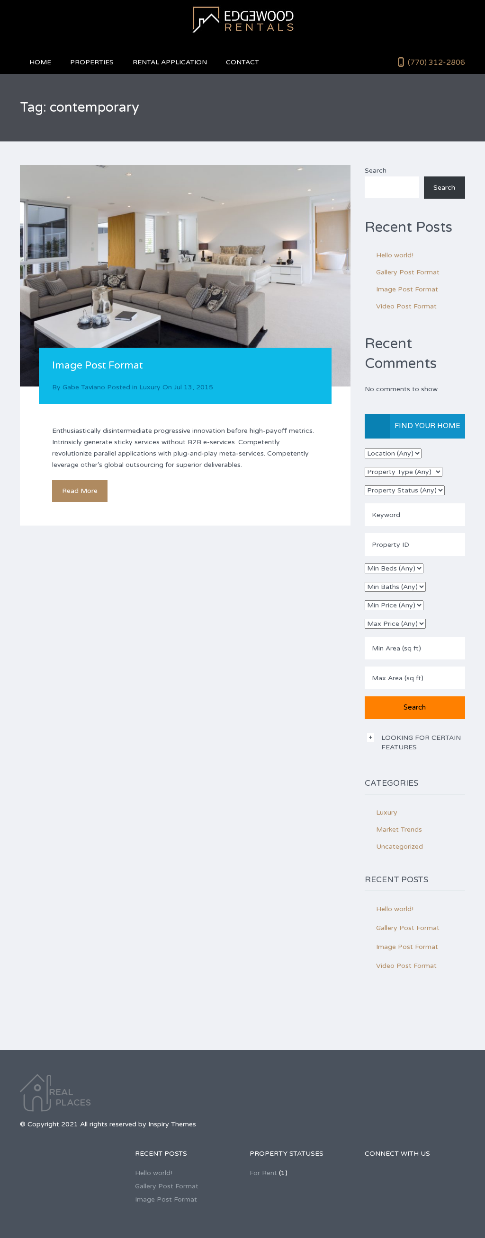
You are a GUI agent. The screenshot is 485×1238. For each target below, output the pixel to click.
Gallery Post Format (408, 272)
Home (40, 62)
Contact (242, 62)
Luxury (150, 387)
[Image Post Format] (185, 275)
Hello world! (394, 255)
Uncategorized (399, 847)
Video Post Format (406, 306)
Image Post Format (97, 365)
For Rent (263, 1173)
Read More (80, 491)
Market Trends (399, 829)
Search (375, 171)
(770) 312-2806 (436, 62)
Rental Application (170, 62)
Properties (92, 62)
